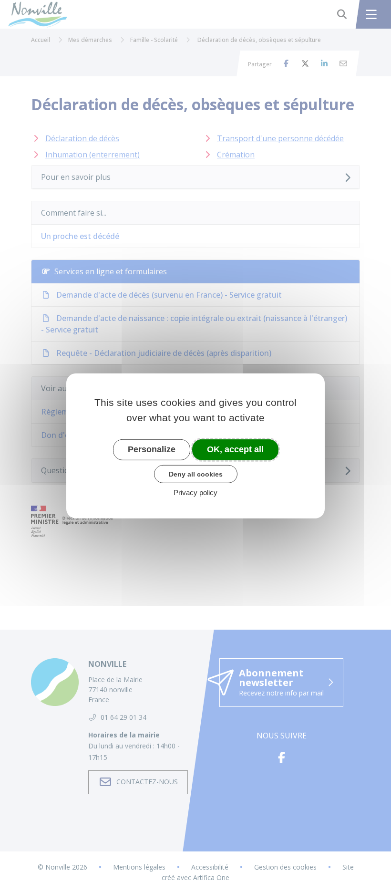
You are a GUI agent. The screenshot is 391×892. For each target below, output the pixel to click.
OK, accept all (235, 449)
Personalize (151, 449)
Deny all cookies (196, 473)
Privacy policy (195, 492)
